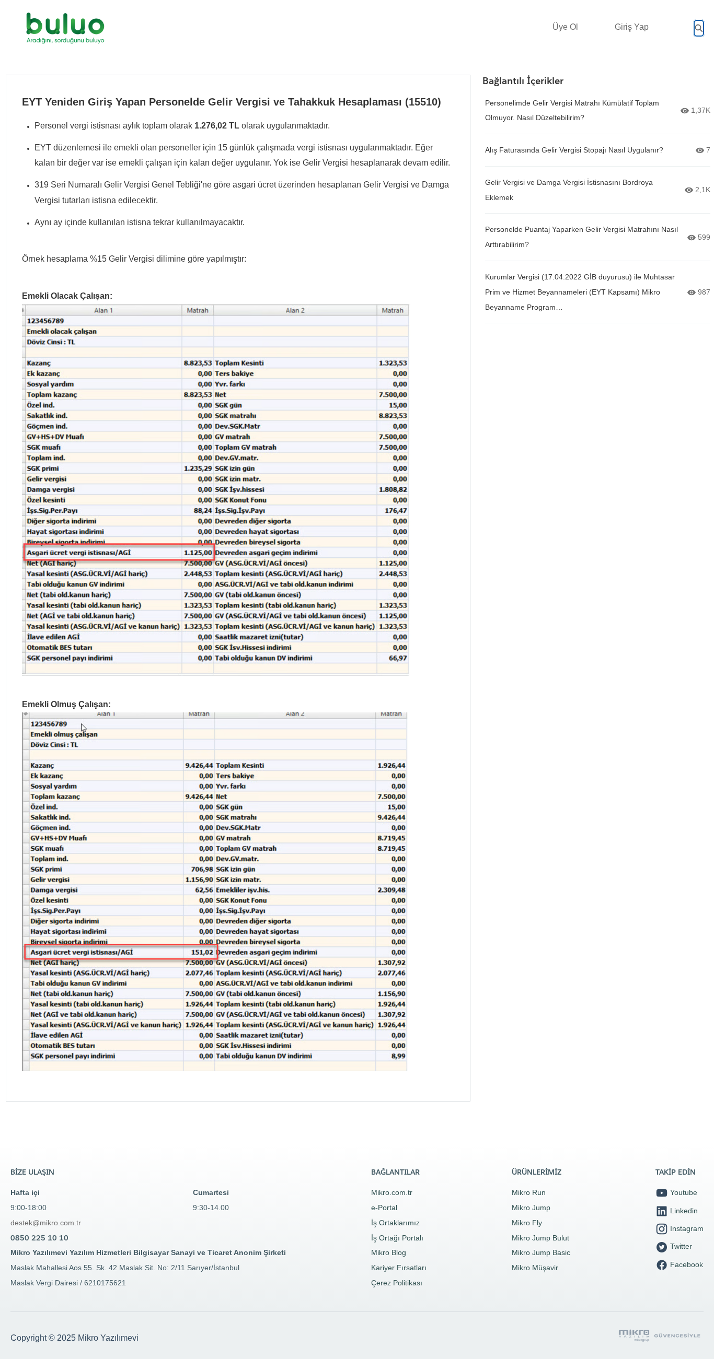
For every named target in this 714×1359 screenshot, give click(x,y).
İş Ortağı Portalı (397, 1238)
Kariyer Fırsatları (399, 1267)
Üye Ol (565, 26)
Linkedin (683, 1210)
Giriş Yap (632, 26)
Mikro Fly (527, 1223)
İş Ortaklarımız (395, 1223)
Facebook (685, 1264)
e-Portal (384, 1207)
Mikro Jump (531, 1207)
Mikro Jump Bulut (540, 1238)
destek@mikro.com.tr (45, 1223)
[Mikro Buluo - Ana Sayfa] (65, 28)
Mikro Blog (388, 1252)
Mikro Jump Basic (541, 1252)
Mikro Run (529, 1192)
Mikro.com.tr (391, 1192)
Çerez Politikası (396, 1283)
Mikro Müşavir (535, 1267)
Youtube (682, 1192)
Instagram (686, 1228)
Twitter (680, 1246)
